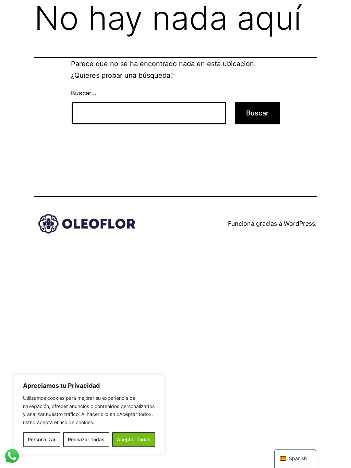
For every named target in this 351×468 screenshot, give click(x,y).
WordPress (299, 223)
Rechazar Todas (86, 439)
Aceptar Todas (133, 439)
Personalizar (42, 439)
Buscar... (83, 93)
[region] (89, 414)
